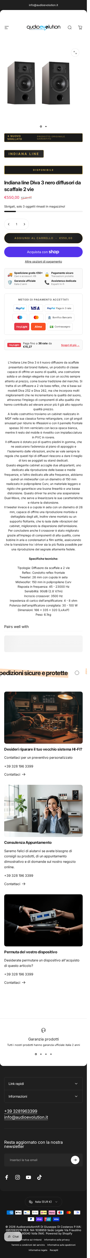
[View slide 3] (46, 1054)
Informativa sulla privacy (57, 1239)
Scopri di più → (70, 345)
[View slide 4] (51, 1054)
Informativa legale (38, 1250)
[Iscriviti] (75, 1160)
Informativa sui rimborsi (29, 1239)
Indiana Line (24, 154)
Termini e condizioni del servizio (28, 1245)
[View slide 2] (41, 1054)
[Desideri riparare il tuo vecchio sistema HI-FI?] (43, 718)
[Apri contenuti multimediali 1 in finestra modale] (75, 52)
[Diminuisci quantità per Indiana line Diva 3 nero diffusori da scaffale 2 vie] (8, 224)
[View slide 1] (36, 1054)
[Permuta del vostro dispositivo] (43, 920)
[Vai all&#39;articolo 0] (41, 126)
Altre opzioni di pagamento (43, 261)
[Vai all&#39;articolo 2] (46, 126)
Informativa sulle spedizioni (61, 1245)
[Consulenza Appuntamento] (43, 811)
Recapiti (54, 1250)
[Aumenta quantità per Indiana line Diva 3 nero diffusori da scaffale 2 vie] (24, 224)
